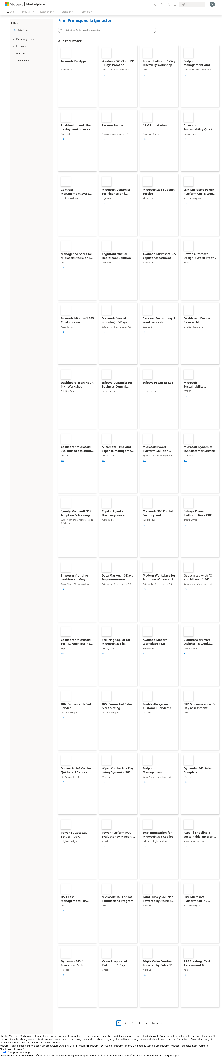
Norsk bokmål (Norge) (12, 1049)
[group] (62, 75)
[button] (61, 30)
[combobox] (108, 30)
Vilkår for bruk (104, 1055)
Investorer (203, 1045)
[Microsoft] (14, 4)
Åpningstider (66, 1036)
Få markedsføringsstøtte (22, 1039)
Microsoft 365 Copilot (101, 1045)
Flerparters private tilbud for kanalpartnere (37, 1042)
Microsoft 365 (82, 1045)
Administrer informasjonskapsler (163, 1055)
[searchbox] (35, 30)
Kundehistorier (51, 1036)
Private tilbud (141, 1036)
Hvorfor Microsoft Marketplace (16, 1036)
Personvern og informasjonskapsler (77, 1055)
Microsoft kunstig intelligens (15, 1045)
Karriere (150, 1045)
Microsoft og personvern (184, 1045)
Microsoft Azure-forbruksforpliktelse (168, 1036)
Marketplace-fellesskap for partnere (170, 1039)
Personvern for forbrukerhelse (16, 1055)
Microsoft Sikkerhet (41, 1045)
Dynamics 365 (66, 1045)
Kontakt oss (52, 1055)
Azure (55, 1045)
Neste (155, 1023)
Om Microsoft (163, 1045)
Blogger (38, 1036)
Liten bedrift (139, 1045)
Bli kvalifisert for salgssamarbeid (133, 1039)
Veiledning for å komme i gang (90, 1036)
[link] (77, 76)
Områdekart (38, 1055)
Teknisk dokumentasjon (120, 1036)
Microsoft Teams (123, 1045)
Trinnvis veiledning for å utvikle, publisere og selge (88, 1039)
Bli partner (206, 1036)
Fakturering (194, 1036)
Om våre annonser (135, 1055)
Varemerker (118, 1055)
